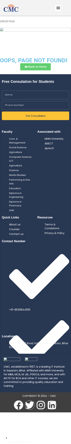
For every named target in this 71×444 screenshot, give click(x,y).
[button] (58, 8)
